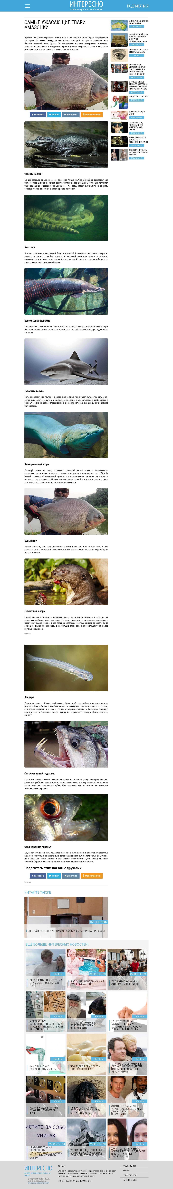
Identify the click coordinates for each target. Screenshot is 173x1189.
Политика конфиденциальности (75, 1181)
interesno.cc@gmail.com (38, 1183)
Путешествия (130, 1180)
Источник (27, 882)
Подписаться (138, 6)
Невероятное (129, 1175)
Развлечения (129, 1166)
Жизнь (126, 1170)
